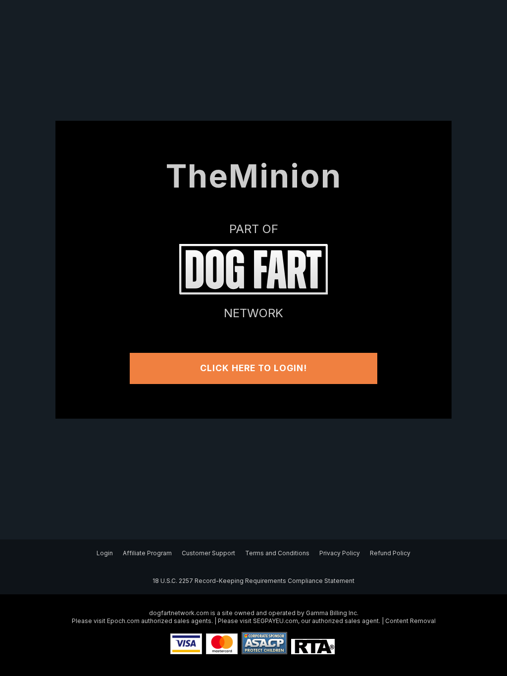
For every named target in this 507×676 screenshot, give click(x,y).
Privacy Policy (339, 553)
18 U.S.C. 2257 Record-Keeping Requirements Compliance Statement (253, 580)
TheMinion (254, 176)
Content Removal (410, 621)
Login (105, 553)
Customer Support (208, 553)
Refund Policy (390, 553)
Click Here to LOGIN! (253, 368)
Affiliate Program (147, 553)
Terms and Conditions (277, 553)
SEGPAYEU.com (275, 621)
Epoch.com (123, 621)
